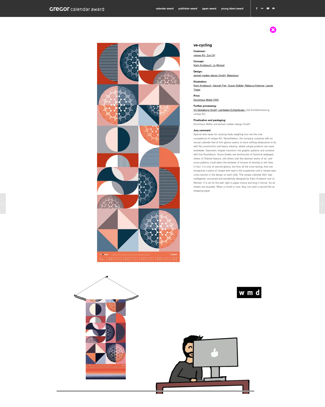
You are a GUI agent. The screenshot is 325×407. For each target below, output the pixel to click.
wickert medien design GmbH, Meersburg (216, 75)
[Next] (171, 152)
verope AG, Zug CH (204, 55)
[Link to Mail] (273, 8)
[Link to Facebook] (256, 8)
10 (147, 257)
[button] (162, 329)
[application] (162, 330)
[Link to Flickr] (262, 8)
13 (156, 257)
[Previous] (105, 152)
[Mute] (273, 391)
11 (150, 257)
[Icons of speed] (3, 203)
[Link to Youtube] (268, 8)
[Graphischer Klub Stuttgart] (77, 8)
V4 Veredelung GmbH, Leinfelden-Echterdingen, (220, 110)
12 (153, 257)
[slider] (155, 391)
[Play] (52, 391)
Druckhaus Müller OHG (206, 100)
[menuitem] (164, 8)
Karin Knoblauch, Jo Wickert (209, 65)
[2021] (322, 203)
